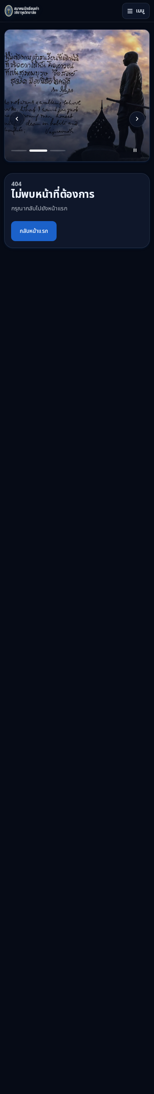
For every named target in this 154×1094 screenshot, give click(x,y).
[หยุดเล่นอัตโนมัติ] (135, 150)
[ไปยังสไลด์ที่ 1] (19, 150)
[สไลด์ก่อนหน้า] (17, 119)
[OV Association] (33, 11)
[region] (77, 95)
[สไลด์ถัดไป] (137, 119)
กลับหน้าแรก (34, 231)
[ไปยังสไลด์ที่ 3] (58, 150)
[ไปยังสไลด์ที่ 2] (38, 150)
